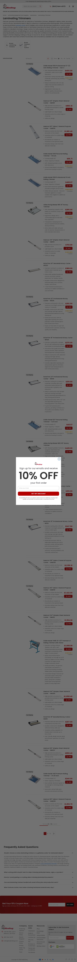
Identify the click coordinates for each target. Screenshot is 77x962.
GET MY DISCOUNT (38, 494)
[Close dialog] (59, 459)
